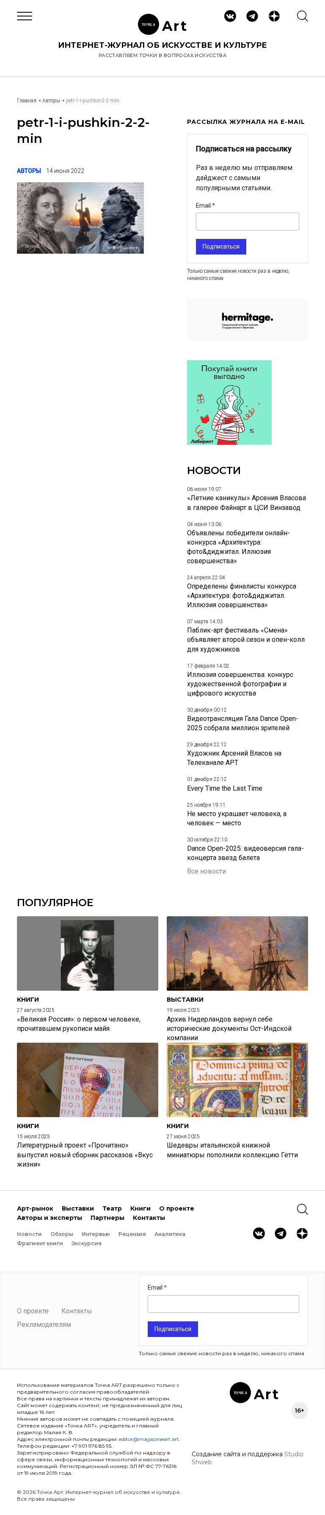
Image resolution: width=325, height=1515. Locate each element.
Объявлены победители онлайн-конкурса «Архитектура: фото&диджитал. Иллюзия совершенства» (238, 547)
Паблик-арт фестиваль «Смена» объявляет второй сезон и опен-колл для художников (246, 639)
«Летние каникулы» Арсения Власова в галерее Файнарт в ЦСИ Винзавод (246, 502)
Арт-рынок (35, 1208)
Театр (112, 1208)
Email (204, 205)
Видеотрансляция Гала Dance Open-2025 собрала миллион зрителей (242, 723)
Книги (140, 1208)
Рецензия (132, 1234)
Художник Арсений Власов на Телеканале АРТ (234, 758)
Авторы (51, 101)
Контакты (149, 1218)
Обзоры (61, 1234)
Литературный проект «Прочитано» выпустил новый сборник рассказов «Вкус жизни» (85, 1154)
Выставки (78, 1208)
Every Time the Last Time (224, 788)
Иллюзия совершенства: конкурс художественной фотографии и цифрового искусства (240, 684)
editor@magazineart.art (149, 1439)
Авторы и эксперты (49, 1218)
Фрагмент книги (40, 1243)
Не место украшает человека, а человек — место (236, 818)
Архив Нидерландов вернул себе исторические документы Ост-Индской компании (229, 1028)
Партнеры (107, 1218)
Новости (29, 1234)
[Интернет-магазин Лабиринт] (229, 442)
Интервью (96, 1234)
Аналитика (169, 1234)
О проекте (176, 1208)
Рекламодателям (44, 1324)
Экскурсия (87, 1243)
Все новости (206, 871)
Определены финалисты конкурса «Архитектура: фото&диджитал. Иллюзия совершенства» (241, 595)
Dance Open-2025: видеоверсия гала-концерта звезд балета (245, 853)
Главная (26, 101)
